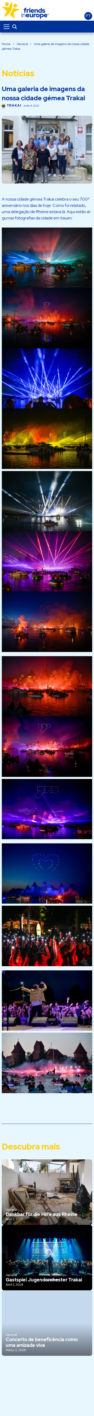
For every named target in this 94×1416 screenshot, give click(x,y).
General (22, 44)
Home (6, 44)
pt (88, 16)
